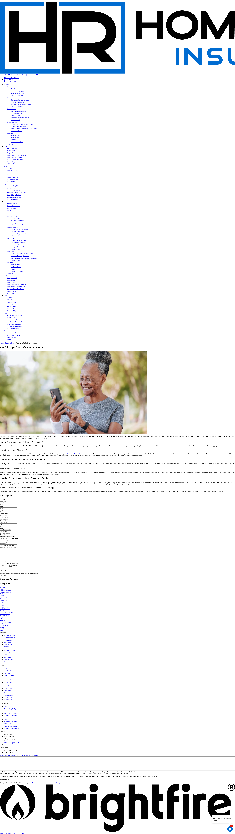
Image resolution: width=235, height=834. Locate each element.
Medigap (13, 139)
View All (2, 630)
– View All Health (16, 131)
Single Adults (11, 150)
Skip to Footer (13, 1)
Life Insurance (11, 109)
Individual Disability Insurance (20, 126)
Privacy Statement (37, 783)
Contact (6, 201)
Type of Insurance (5, 535)
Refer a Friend (11, 208)
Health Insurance (12, 122)
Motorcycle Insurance (17, 93)
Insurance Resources (13, 199)
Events (9, 210)
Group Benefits (8, 644)
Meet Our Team (12, 170)
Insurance (6, 84)
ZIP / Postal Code (5, 531)
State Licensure (11, 175)
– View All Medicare (17, 142)
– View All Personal (17, 95)
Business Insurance (12, 98)
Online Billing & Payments (15, 186)
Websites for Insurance (12, 833)
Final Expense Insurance (18, 113)
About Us (10, 168)
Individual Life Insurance (18, 111)
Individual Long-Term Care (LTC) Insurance (24, 128)
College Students (12, 148)
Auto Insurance (15, 89)
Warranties (10, 144)
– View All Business (17, 106)
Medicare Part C (15, 135)
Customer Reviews (12, 177)
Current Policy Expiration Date (9, 538)
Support (6, 184)
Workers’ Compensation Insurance (21, 104)
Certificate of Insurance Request (16, 192)
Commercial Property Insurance (20, 100)
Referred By (3, 542)
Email (2, 506)
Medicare (10, 133)
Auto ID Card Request (13, 190)
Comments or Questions (7, 545)
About (5, 166)
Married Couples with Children (16, 157)
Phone (2, 510)
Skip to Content (4, 1)
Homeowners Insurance (18, 91)
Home (2, 343)
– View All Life (15, 120)
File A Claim (11, 188)
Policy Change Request (14, 195)
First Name (3, 499)
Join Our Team (11, 173)
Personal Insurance (12, 87)
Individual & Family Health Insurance (22, 124)
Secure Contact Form (13, 206)
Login (59, 783)
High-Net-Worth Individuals (15, 159)
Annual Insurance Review (14, 197)
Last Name (3, 503)
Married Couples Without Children (17, 155)
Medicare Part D (16, 137)
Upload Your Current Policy (8, 562)
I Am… (6, 146)
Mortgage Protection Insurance (20, 117)
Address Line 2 (4, 521)
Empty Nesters (11, 153)
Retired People (11, 162)
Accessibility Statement (50, 783)
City (1, 524)
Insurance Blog (11, 181)
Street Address (4, 517)
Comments (3, 570)
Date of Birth (4, 513)
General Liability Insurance (19, 102)
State (2, 528)
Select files (14, 565)
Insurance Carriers (12, 179)
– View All (10, 164)
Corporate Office (12, 203)
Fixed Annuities (15, 115)
